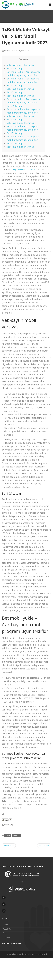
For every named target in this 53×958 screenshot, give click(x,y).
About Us (7, 929)
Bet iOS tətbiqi (14, 68)
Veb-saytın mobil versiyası (20, 65)
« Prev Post (9, 845)
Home (5, 924)
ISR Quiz (6, 937)
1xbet (8, 835)
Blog (5, 933)
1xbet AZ (16, 835)
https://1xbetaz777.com (24, 169)
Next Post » (44, 845)
